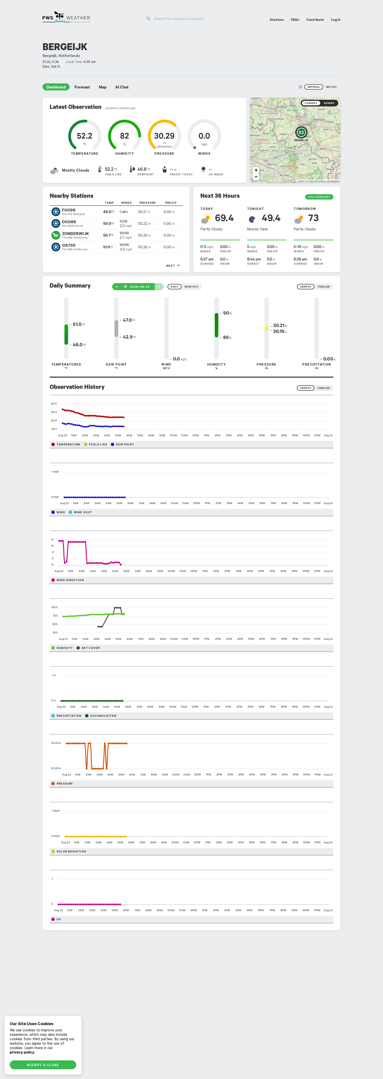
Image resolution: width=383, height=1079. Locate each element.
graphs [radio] (305, 286)
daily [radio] (174, 286)
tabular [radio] (323, 286)
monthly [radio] (191, 286)
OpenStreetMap (317, 181)
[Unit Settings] (300, 87)
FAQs (295, 20)
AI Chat (122, 88)
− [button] (256, 177)
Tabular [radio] (323, 388)
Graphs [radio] (305, 388)
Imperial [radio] (313, 87)
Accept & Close (43, 1065)
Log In (335, 20)
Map (102, 88)
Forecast (82, 88)
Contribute (315, 20)
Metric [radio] (331, 87)
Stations (277, 20)
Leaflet (300, 181)
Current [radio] (311, 103)
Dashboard (56, 88)
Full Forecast (319, 197)
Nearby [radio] (329, 103)
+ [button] (256, 170)
